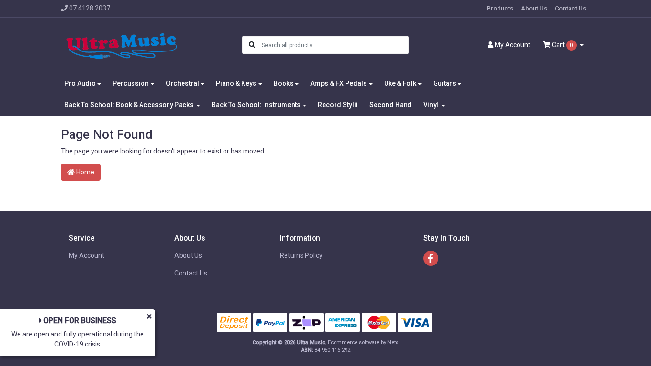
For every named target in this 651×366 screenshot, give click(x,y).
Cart (561, 45)
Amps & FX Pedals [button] (338, 83)
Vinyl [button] (431, 105)
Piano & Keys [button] (236, 83)
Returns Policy (301, 255)
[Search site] (252, 45)
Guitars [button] (444, 83)
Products (500, 8)
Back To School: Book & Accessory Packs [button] (129, 105)
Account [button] (512, 45)
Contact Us (570, 8)
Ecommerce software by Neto (363, 342)
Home (84, 172)
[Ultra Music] (122, 45)
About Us (534, 8)
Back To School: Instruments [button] (256, 105)
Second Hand (390, 105)
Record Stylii (338, 105)
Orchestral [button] (182, 83)
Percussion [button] (130, 83)
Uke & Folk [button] (400, 83)
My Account (86, 255)
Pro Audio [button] (80, 83)
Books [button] (284, 83)
